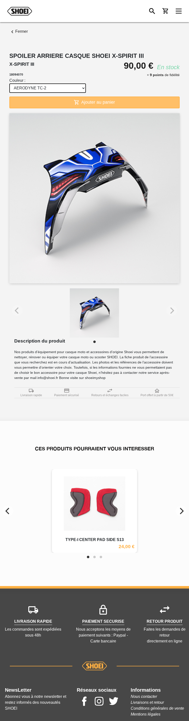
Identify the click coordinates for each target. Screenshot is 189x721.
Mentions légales (145, 714)
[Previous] (7, 511)
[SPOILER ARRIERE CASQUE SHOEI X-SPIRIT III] (94, 313)
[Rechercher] (152, 11)
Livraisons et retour (147, 702)
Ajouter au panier (97, 102)
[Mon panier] (165, 11)
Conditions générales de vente (157, 708)
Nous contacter (144, 696)
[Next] (181, 511)
